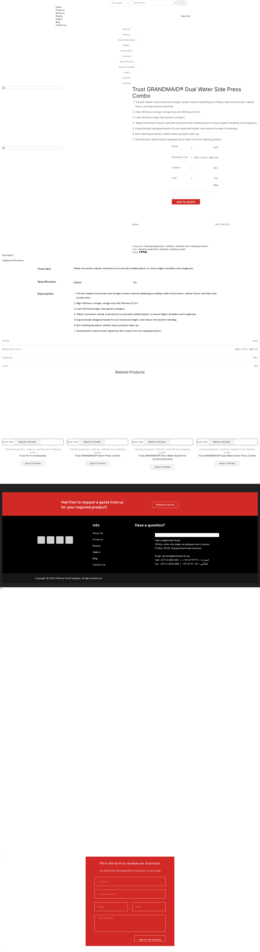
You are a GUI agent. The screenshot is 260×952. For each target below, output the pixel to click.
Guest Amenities (126, 67)
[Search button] (181, 3)
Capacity (176, 167)
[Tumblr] (69, 540)
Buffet (126, 45)
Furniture (126, 83)
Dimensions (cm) (180, 157)
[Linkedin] (60, 540)
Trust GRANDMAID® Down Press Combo (97, 455)
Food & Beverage (126, 40)
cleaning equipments (148, 249)
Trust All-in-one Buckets (32, 455)
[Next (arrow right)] (1, 951)
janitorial (164, 249)
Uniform (126, 77)
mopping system (177, 249)
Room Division (126, 61)
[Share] (1, 948)
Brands (59, 16)
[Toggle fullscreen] (2, 948)
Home (58, 7)
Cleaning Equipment (154, 246)
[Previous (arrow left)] (0, 951)
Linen (126, 72)
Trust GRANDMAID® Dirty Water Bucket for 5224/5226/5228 (162, 457)
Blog (58, 22)
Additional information (13, 260)
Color (174, 177)
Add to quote (185, 202)
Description (7, 255)
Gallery (59, 19)
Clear (215, 185)
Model (175, 146)
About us (60, 13)
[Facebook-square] (41, 540)
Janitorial (126, 56)
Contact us (61, 25)
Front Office (126, 50)
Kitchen (126, 29)
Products (60, 10)
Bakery (126, 34)
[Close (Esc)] (0, 948)
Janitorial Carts (182, 246)
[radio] (206, 147)
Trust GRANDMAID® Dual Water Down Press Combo (227, 455)
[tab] (130, 255)
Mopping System (199, 246)
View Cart (185, 16)
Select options (28, 442)
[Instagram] (50, 540)
